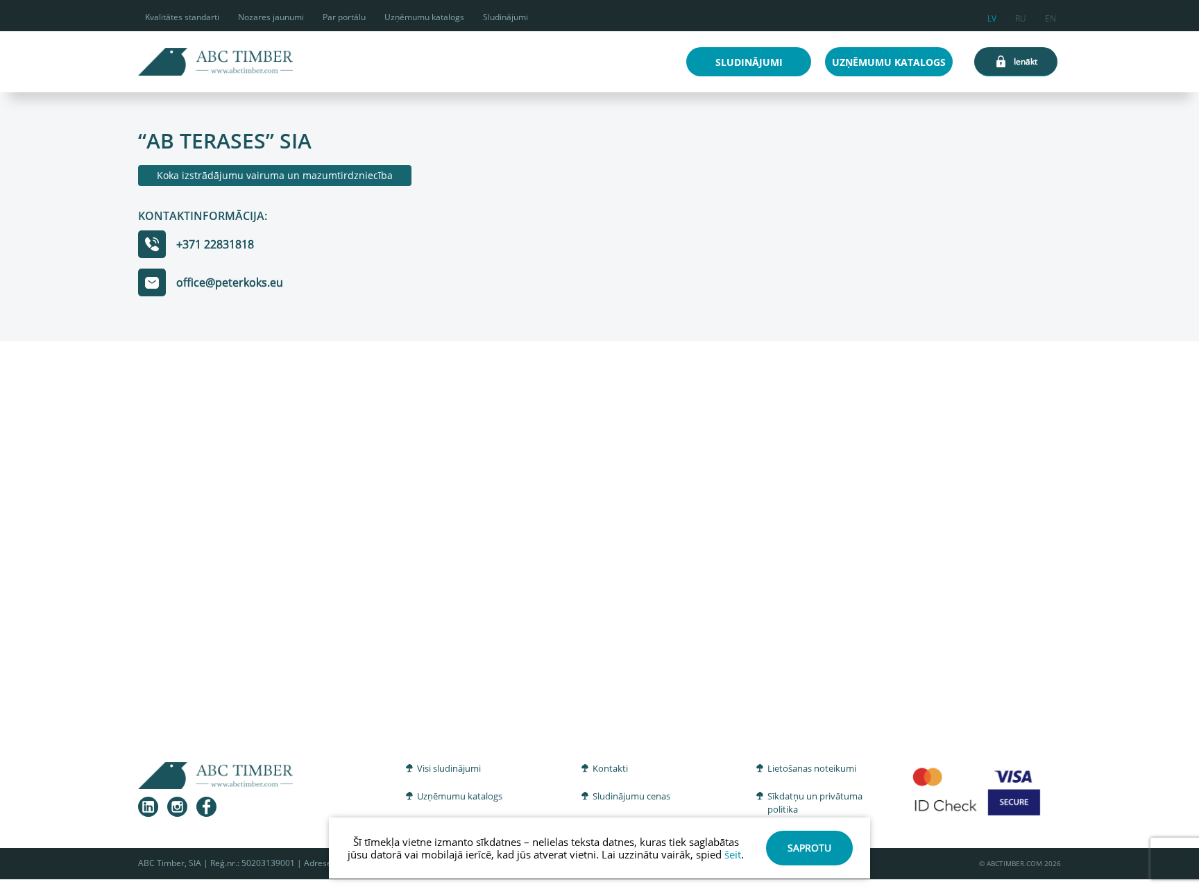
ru (1020, 16)
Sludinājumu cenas (631, 796)
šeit (732, 854)
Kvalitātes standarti (182, 17)
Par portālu (344, 17)
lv (991, 16)
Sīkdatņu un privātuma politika (814, 803)
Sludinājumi (505, 17)
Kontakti (610, 768)
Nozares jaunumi (271, 17)
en (1050, 16)
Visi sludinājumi (449, 768)
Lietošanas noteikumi (811, 768)
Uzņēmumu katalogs (424, 17)
